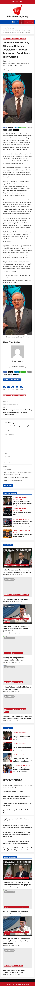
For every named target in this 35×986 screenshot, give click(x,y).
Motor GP (21, 519)
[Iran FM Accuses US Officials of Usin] (17, 587)
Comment (6, 430)
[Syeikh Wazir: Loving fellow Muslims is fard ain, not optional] (17, 675)
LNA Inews (7, 61)
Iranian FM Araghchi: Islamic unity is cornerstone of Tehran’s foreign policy (7, 500)
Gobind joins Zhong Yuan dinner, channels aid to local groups (7, 768)
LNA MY (6, 633)
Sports (27, 519)
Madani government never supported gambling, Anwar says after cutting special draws (16, 628)
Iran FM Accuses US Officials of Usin (7, 511)
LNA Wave (16, 519)
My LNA (21, 619)
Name (5, 453)
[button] (13, 22)
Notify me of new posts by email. (13, 480)
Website (5, 466)
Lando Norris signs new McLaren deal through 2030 (7, 533)
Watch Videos (29, 22)
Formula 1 (15, 530)
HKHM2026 (7, 709)
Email (4, 460)
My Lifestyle (23, 709)
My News (26, 619)
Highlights (5, 38)
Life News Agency (17, 16)
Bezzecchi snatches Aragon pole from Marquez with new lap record (7, 522)
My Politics (7, 621)
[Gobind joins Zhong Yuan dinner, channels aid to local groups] (17, 645)
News (19, 38)
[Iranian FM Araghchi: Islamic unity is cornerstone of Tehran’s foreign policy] (17, 558)
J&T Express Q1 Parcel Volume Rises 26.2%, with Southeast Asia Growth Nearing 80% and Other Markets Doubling (16, 834)
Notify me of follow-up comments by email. (16, 477)
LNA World (16, 499)
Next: (17, 411)
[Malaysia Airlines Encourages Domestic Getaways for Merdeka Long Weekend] (17, 704)
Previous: (11, 403)
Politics (24, 38)
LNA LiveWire (13, 38)
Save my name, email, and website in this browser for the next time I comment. (18, 473)
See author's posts (18, 366)
